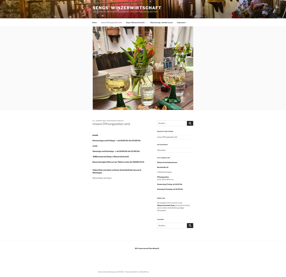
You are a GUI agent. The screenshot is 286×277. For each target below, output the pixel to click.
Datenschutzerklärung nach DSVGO (111, 272)
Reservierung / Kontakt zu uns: (161, 22)
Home (94, 22)
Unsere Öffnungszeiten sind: (111, 22)
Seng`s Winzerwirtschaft (135, 22)
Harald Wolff (117, 121)
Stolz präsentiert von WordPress (137, 272)
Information (161, 150)
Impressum (181, 22)
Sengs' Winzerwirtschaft (127, 7)
